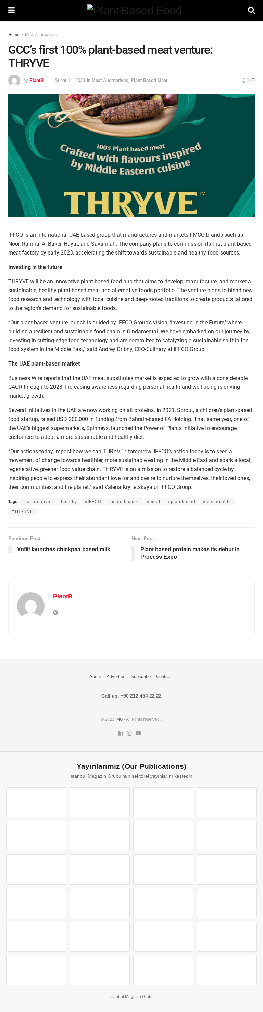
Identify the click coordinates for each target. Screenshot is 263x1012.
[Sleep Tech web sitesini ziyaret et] (36, 903)
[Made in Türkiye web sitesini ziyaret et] (163, 970)
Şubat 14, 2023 (70, 80)
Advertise (116, 676)
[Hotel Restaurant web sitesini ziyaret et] (100, 836)
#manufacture (124, 501)
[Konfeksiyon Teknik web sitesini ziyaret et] (163, 869)
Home (14, 34)
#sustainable (217, 501)
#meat (153, 501)
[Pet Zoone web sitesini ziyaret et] (227, 970)
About (95, 676)
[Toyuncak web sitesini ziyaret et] (36, 937)
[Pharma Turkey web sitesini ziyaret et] (163, 802)
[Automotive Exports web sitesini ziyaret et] (100, 970)
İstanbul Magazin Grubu (131, 996)
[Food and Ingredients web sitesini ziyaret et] (163, 836)
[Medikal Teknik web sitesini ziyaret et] (227, 802)
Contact (164, 676)
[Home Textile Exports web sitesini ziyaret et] (163, 903)
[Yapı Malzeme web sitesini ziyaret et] (36, 970)
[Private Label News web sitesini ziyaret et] (100, 802)
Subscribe (141, 676)
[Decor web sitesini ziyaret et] (100, 903)
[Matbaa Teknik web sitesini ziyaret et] (227, 937)
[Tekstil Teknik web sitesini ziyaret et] (100, 869)
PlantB (36, 80)
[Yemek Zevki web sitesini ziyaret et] (36, 836)
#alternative (37, 501)
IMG (119, 719)
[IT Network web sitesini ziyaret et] (163, 937)
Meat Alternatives (41, 34)
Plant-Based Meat (149, 80)
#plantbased (181, 501)
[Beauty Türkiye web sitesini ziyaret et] (36, 802)
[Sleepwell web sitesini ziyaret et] (227, 869)
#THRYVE (22, 511)
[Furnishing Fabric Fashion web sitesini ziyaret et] (227, 903)
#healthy (67, 501)
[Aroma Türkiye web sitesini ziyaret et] (36, 869)
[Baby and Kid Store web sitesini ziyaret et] (100, 937)
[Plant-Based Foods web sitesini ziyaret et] (227, 836)
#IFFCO (93, 501)
